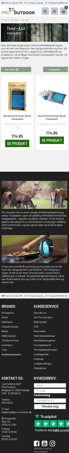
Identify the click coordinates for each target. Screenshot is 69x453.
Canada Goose (10, 326)
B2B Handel (40, 321)
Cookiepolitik (41, 354)
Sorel (5, 317)
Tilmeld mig (50, 406)
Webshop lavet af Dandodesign (43, 450)
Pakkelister (40, 368)
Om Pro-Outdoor (43, 317)
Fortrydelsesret (42, 345)
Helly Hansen (9, 335)
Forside (5, 19)
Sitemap (38, 358)
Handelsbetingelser (44, 340)
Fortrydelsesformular (45, 349)
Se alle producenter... (12, 354)
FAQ (36, 326)
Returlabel (39, 331)
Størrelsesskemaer (44, 335)
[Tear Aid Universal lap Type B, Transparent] (52, 94)
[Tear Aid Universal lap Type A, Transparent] (17, 94)
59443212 (7, 402)
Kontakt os (40, 312)
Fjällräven (7, 321)
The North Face (10, 340)
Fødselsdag (42, 395)
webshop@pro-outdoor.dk (16, 412)
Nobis (5, 331)
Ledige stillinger (43, 363)
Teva (4, 349)
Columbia (7, 345)
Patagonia (8, 312)
